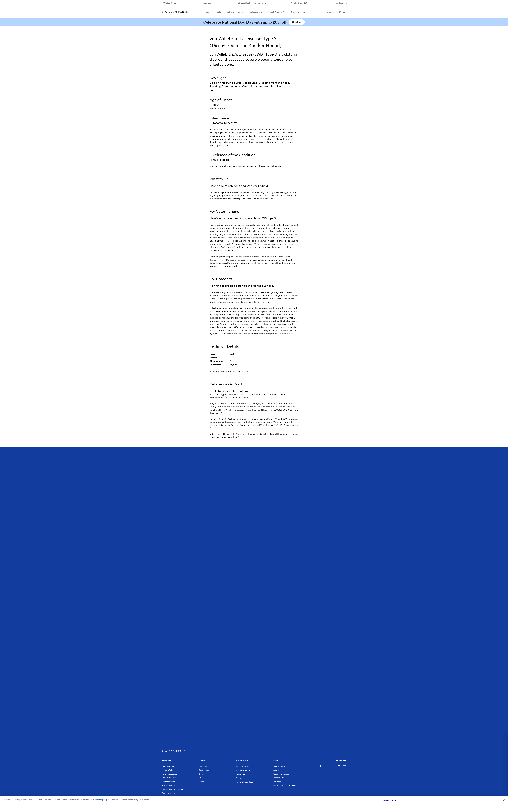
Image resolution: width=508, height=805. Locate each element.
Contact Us (240, 778)
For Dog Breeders (169, 774)
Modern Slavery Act (280, 774)
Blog (201, 774)
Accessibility (278, 778)
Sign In (330, 12)
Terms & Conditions (244, 782)
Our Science (204, 770)
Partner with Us (168, 785)
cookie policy (101, 800)
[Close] (504, 800)
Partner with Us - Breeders (173, 789)
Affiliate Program (243, 770)
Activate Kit (341, 3)
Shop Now (296, 22)
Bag (345, 12)
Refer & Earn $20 (300, 3)
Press (201, 778)
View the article (240, 397)
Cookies (275, 770)
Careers (202, 781)
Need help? (208, 3)
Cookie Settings (390, 800)
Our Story (203, 766)
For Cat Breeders (169, 778)
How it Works (167, 770)
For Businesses (168, 781)
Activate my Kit (168, 793)
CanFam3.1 (241, 371)
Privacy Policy (278, 766)
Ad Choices (277, 781)
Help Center (241, 774)
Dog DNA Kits (168, 766)
